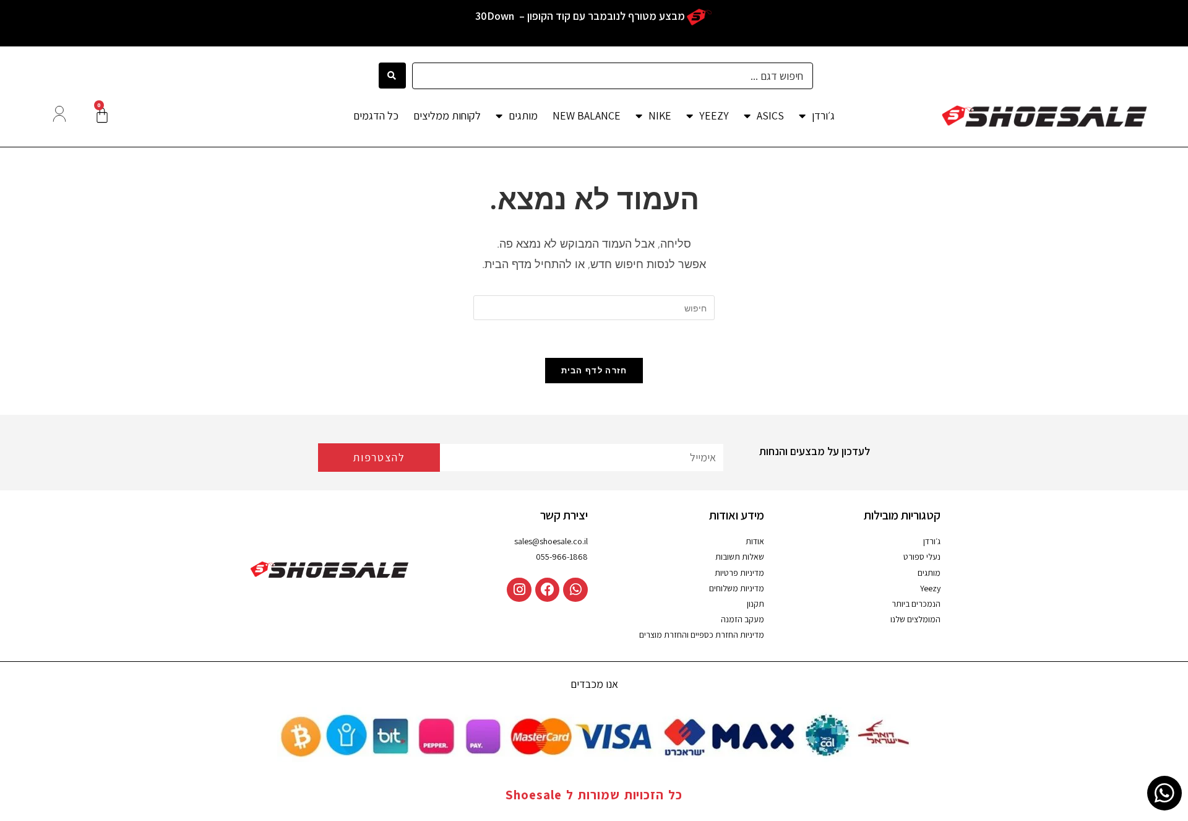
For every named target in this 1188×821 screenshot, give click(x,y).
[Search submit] (392, 76)
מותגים (523, 115)
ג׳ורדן (823, 115)
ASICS (770, 115)
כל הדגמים (375, 115)
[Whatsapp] (575, 590)
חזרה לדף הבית (594, 370)
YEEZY (714, 115)
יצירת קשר (564, 515)
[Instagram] (519, 590)
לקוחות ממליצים (447, 115)
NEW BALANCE (587, 115)
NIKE (659, 115)
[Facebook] (547, 590)
